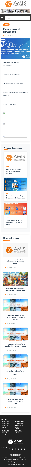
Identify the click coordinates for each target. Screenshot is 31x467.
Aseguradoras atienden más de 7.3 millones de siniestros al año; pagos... (15, 262)
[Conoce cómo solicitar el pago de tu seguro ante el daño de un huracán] (15, 184)
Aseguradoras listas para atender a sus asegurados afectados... (13, 171)
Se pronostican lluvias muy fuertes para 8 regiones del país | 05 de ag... (15, 345)
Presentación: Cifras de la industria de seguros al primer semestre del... (15, 289)
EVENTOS (17, 432)
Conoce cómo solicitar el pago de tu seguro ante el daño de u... (15, 197)
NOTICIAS (4, 432)
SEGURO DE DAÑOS (20, 424)
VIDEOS (17, 428)
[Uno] (15, 4)
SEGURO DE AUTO (6, 421)
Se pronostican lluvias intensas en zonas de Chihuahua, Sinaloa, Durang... (15, 401)
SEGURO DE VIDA (6, 424)
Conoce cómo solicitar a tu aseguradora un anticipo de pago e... (14, 222)
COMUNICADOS (19, 426)
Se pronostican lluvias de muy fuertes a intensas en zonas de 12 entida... (15, 317)
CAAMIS (4, 435)
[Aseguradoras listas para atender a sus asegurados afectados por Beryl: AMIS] (15, 158)
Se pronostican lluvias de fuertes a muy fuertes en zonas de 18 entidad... (15, 373)
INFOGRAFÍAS (5, 430)
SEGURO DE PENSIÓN (5, 427)
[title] (9, 449)
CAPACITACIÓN (18, 430)
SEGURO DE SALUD (19, 421)
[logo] (15, 442)
